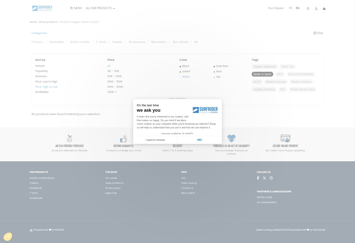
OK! (199, 139)
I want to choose (155, 139)
